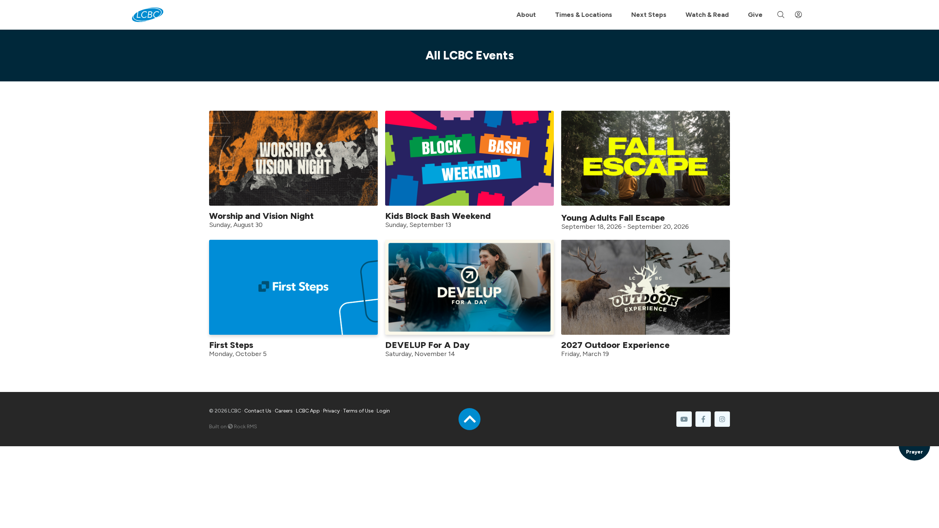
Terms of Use (358, 411)
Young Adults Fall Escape (613, 217)
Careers (284, 411)
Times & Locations (583, 15)
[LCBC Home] (147, 14)
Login (383, 411)
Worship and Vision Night (261, 215)
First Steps (231, 345)
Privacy (331, 411)
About (526, 15)
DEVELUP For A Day (427, 345)
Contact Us (257, 411)
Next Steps (648, 15)
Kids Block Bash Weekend (438, 215)
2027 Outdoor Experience (615, 345)
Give (755, 15)
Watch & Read (707, 15)
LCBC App (308, 411)
